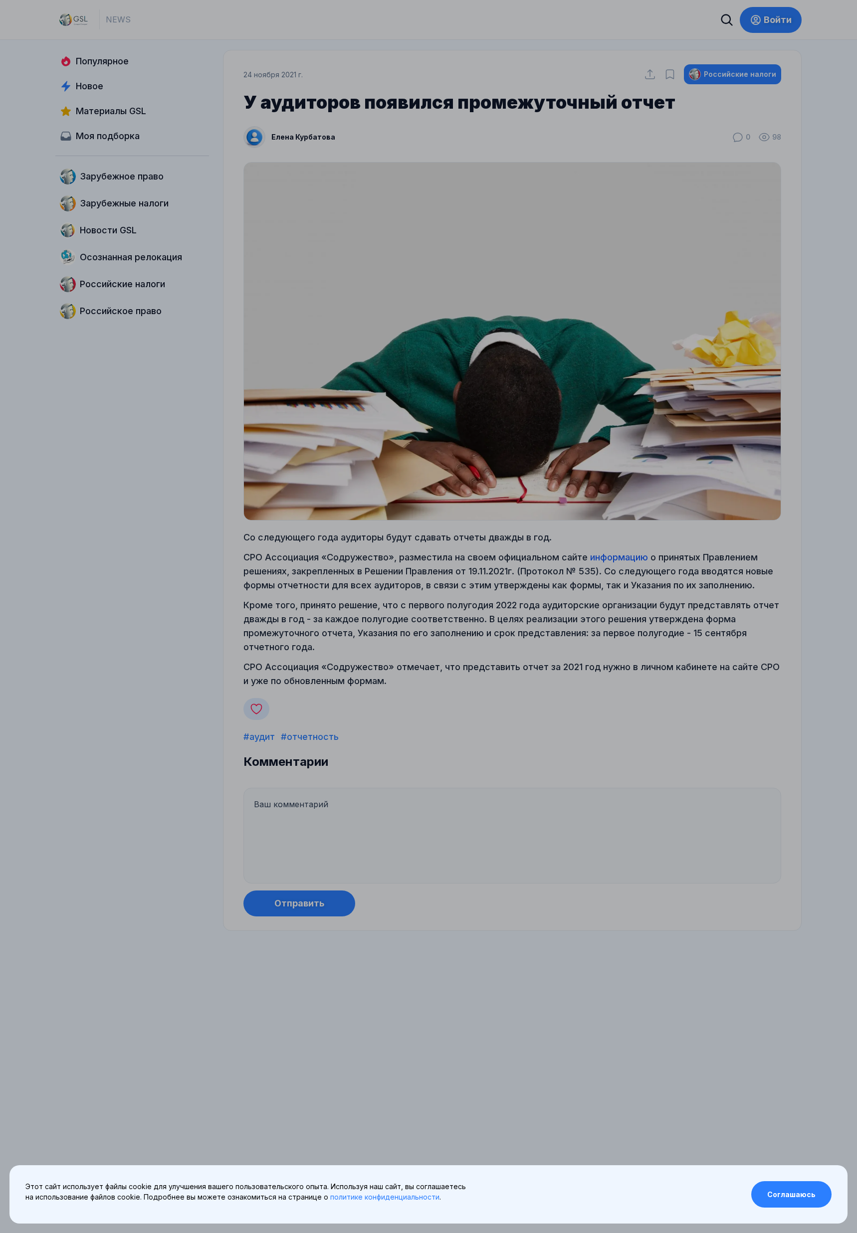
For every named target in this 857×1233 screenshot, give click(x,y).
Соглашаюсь (791, 1194)
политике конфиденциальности (384, 1197)
